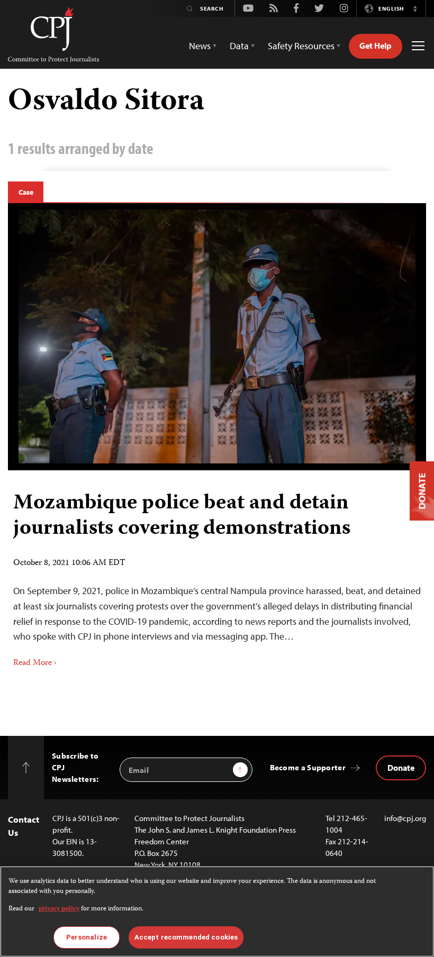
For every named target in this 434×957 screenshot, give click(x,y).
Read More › (35, 663)
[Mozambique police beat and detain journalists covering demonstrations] (217, 336)
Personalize (86, 937)
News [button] (200, 46)
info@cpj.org (405, 818)
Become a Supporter (308, 767)
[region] (217, 911)
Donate (400, 767)
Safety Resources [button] (301, 46)
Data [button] (239, 46)
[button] (415, 8)
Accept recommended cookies (186, 937)
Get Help (375, 45)
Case (26, 192)
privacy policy (59, 909)
